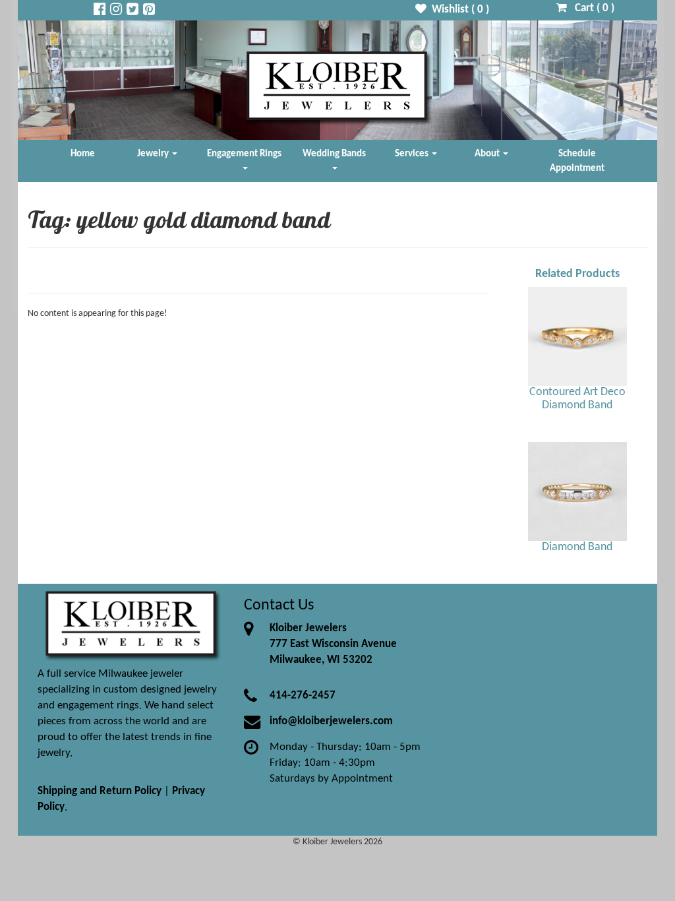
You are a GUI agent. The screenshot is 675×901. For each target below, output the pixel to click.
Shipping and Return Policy (99, 791)
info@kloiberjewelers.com (331, 721)
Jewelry (154, 153)
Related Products (577, 274)
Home (83, 153)
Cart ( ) (590, 8)
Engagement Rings (244, 153)
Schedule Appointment (577, 160)
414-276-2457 (303, 695)
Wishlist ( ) (457, 9)
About (488, 153)
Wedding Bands (334, 153)
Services (412, 153)
